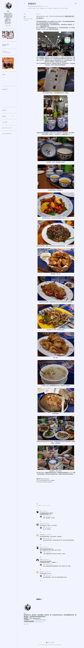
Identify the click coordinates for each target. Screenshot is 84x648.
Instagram (32, 620)
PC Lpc (41, 523)
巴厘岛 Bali (50, 8)
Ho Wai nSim (42, 534)
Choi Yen (41, 571)
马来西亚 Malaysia (44, 8)
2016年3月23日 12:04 (46, 559)
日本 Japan (30, 8)
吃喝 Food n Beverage (28, 18)
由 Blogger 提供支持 (51, 642)
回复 (40, 521)
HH (40, 511)
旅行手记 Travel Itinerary (59, 8)
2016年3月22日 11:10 (49, 538)
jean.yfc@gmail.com (39, 621)
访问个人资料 (26, 624)
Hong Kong (26, 20)
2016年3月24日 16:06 (49, 564)
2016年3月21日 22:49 (45, 547)
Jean (44, 516)
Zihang (41, 559)
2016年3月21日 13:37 (45, 511)
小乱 (40, 547)
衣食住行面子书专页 (40, 620)
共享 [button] (24, 14)
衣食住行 (32, 3)
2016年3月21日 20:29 (48, 534)
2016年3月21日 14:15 (46, 523)
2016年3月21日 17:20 (49, 527)
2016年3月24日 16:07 (49, 575)
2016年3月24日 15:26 (47, 571)
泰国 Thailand (36, 8)
